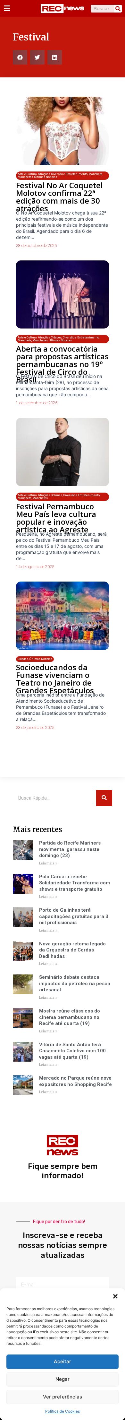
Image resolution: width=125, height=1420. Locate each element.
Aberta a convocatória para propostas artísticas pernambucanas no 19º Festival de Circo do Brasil (62, 364)
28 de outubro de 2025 (36, 245)
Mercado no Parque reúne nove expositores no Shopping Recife (75, 1081)
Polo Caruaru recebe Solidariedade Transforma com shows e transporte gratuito (74, 883)
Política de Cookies (62, 1411)
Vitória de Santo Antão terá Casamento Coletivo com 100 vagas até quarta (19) (72, 1051)
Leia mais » (48, 863)
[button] (115, 1296)
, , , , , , (58, 339)
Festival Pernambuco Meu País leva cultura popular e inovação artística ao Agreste (56, 518)
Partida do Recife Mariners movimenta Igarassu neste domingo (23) (70, 849)
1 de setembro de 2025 (36, 402)
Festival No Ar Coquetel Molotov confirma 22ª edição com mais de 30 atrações (59, 197)
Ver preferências (62, 1397)
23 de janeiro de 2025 (35, 727)
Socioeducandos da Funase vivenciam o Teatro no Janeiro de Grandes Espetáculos (55, 679)
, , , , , (60, 175)
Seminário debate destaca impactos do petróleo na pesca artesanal (74, 983)
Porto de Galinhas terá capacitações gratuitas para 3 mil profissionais (73, 916)
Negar (62, 1379)
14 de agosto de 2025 (35, 566)
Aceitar (62, 1361)
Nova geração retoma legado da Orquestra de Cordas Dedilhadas (72, 950)
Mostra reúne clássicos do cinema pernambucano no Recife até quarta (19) (69, 1017)
